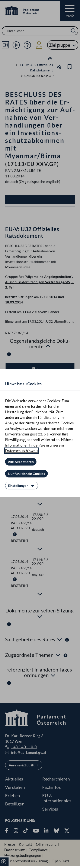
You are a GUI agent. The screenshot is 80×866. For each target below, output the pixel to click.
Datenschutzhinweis (21, 450)
